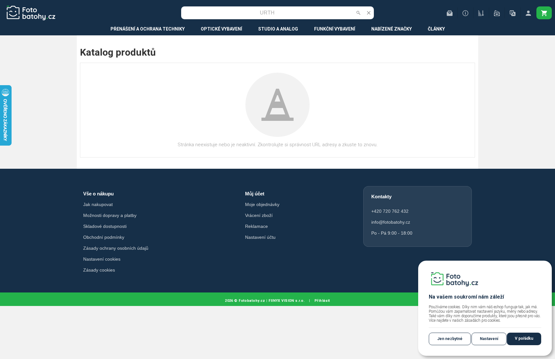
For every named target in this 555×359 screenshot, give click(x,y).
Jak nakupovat (98, 204)
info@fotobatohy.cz (390, 222)
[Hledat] (358, 13)
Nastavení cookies (101, 259)
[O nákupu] (465, 13)
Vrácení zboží (259, 215)
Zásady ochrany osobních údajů (115, 248)
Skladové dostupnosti (105, 226)
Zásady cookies (99, 270)
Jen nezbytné (450, 339)
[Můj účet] (528, 13)
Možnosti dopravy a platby (110, 215)
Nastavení (489, 339)
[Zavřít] (369, 13)
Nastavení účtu (260, 237)
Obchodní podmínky (103, 237)
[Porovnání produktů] (481, 13)
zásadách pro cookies (482, 320)
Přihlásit (322, 301)
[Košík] (544, 13)
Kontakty (381, 196)
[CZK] (497, 13)
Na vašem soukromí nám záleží (466, 297)
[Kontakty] (450, 13)
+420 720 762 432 (390, 211)
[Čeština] (513, 13)
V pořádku (524, 338)
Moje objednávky (262, 204)
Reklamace (256, 226)
